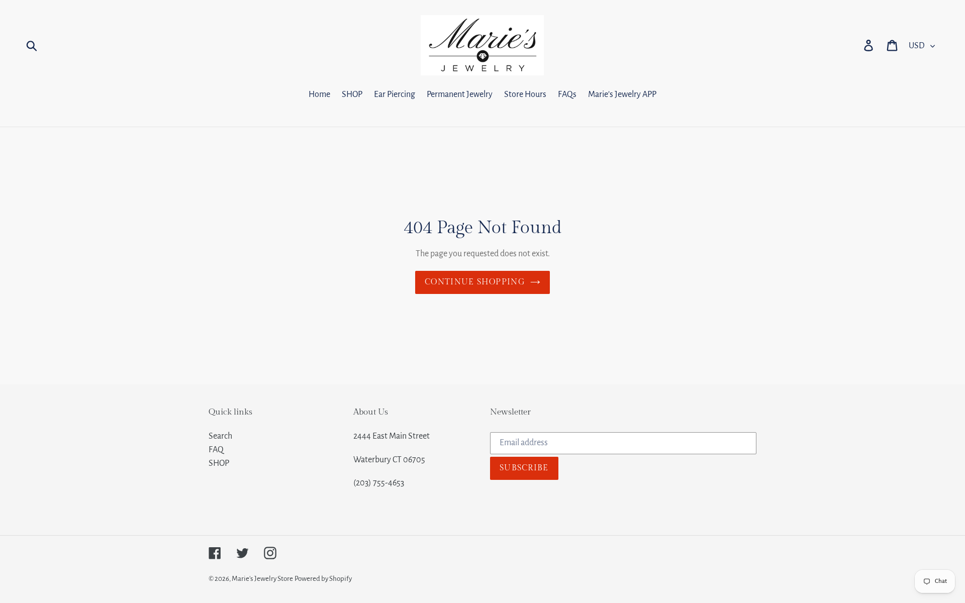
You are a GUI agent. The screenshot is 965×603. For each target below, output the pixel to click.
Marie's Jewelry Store (262, 578)
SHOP (219, 463)
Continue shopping (475, 282)
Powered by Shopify (323, 578)
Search (220, 436)
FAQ (216, 449)
